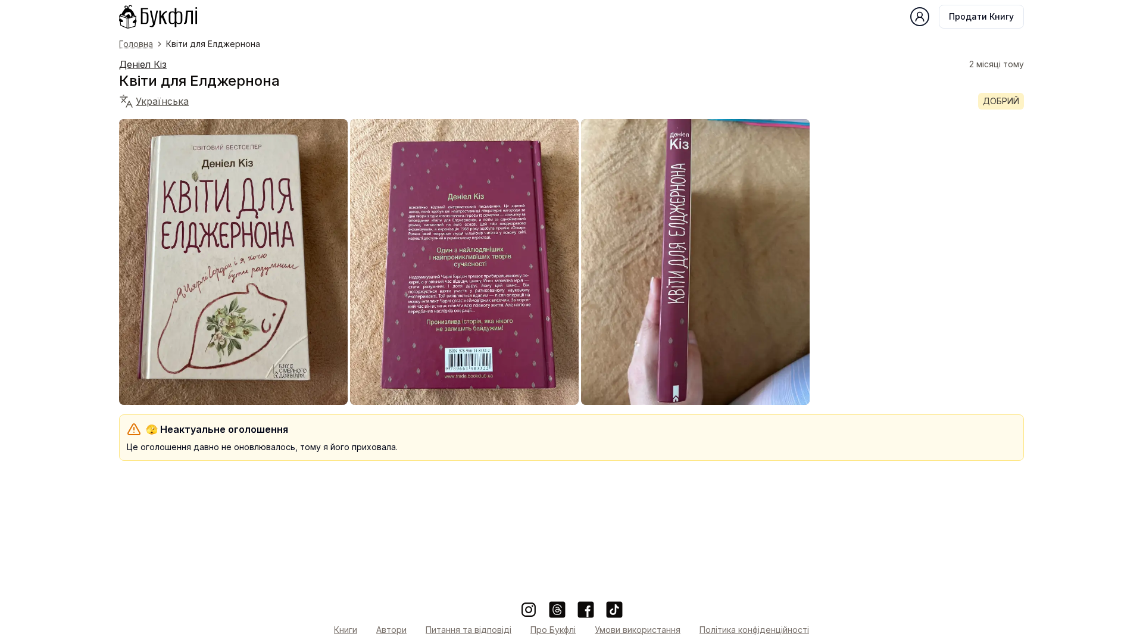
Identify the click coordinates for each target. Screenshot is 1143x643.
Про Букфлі (553, 630)
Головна (136, 44)
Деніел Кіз (143, 64)
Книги (345, 630)
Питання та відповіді (468, 630)
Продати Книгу (981, 16)
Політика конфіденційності (754, 630)
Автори (391, 630)
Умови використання (637, 630)
